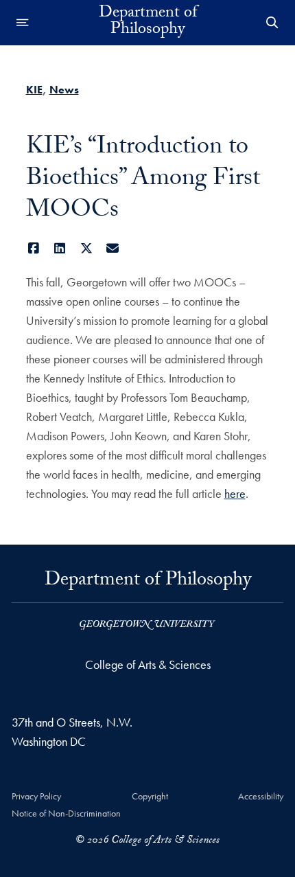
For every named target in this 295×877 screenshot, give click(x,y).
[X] (87, 248)
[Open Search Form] (272, 22)
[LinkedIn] (60, 248)
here (235, 493)
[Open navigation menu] (22, 22)
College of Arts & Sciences (148, 664)
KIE (34, 89)
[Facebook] (34, 248)
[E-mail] (113, 248)
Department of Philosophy (148, 22)
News (64, 89)
